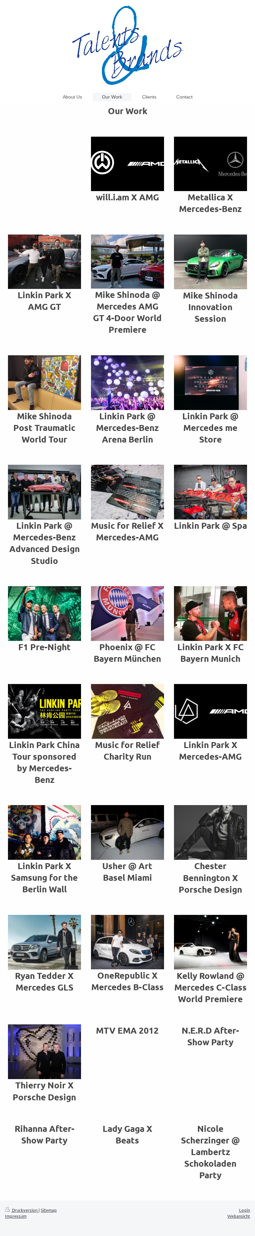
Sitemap (49, 1210)
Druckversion (25, 1210)
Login (244, 1210)
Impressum (16, 1216)
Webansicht (238, 1216)
